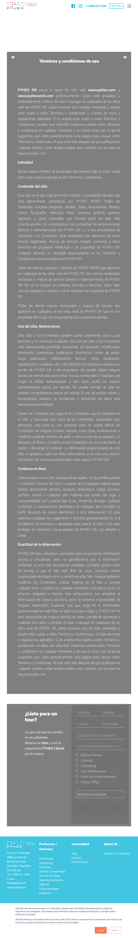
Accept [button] (101, 930)
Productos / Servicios (117, 853)
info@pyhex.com (17, 883)
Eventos (76, 858)
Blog (74, 853)
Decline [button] (115, 930)
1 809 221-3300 (21, 874)
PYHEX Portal (80, 862)
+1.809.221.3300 (96, 6)
